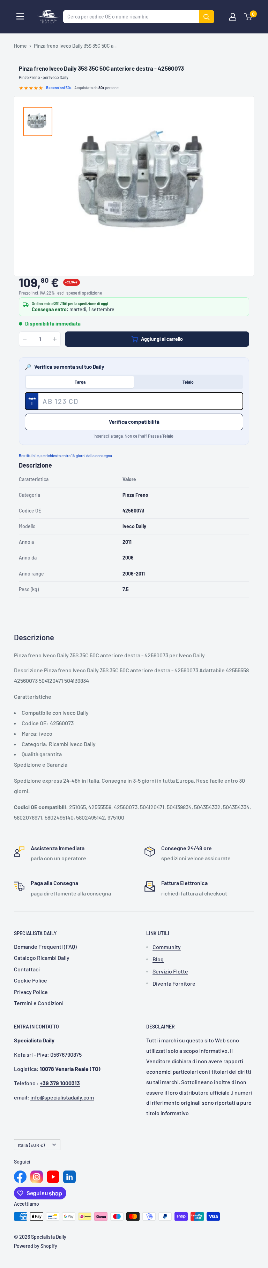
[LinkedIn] (69, 1177)
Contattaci (27, 969)
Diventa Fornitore (173, 983)
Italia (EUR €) (31, 1145)
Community (166, 947)
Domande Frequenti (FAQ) (45, 946)
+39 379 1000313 (60, 1083)
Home (20, 46)
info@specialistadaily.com (62, 1097)
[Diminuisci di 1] (24, 339)
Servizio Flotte (170, 971)
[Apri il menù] (20, 16)
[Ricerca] (206, 16)
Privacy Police (31, 991)
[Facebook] (20, 1177)
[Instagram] (36, 1177)
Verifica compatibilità (134, 421)
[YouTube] (53, 1177)
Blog (158, 959)
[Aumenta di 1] (54, 339)
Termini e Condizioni (39, 1003)
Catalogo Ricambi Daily (41, 957)
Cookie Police (30, 980)
